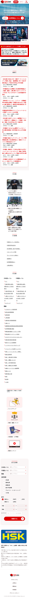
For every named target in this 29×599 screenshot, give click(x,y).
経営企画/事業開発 (9, 312)
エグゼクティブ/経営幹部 (11, 309)
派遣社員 (8, 485)
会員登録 (16, 1)
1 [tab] (8, 42)
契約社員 (8, 482)
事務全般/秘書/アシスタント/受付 (13, 331)
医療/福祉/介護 (8, 373)
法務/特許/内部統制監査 (10, 320)
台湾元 (14, 501)
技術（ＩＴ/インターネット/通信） (13, 351)
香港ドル (7, 501)
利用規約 (14, 589)
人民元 (23, 499)
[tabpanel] (14, 33)
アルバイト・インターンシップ (13, 490)
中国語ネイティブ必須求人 (13, 242)
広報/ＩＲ (7, 323)
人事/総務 (7, 317)
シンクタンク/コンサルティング (12, 345)
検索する (14, 519)
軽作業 (6, 379)
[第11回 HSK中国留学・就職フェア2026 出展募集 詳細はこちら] (14, 62)
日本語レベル (5, 467)
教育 (6, 376)
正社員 (7, 480)
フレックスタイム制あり (12, 255)
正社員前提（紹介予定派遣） (13, 248)
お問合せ (14, 583)
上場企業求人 (10, 265)
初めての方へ (14, 21)
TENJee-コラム (14, 579)
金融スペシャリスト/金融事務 (12, 368)
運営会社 (14, 586)
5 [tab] (16, 42)
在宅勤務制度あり (11, 262)
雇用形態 (3, 477)
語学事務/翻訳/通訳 (9, 328)
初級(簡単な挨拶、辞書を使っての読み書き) (9, 286)
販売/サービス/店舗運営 (10, 342)
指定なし (7, 499)
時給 (3, 509)
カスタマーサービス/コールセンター (13, 337)
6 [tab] (19, 42)
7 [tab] (21, 42)
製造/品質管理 (8, 354)
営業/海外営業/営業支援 (10, 339)
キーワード (3, 513)
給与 (2, 497)
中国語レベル (5, 470)
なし (6, 281)
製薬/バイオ (8, 371)
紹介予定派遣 (9, 487)
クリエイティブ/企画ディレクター (13, 349)
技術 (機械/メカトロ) (10, 360)
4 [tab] (14, 42)
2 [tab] (10, 42)
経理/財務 (7, 315)
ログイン (21, 1)
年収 (3, 505)
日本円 (14, 499)
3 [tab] (12, 42)
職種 (2, 473)
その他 (6, 382)
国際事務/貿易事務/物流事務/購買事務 (14, 326)
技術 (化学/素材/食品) (10, 362)
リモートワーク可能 (11, 252)
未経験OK (9, 258)
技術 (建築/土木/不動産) (11, 365)
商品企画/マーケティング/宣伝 (12, 334)
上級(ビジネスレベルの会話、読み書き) (9, 298)
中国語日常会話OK (11, 245)
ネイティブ (7, 303)
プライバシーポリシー (14, 593)
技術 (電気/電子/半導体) (11, 357)
